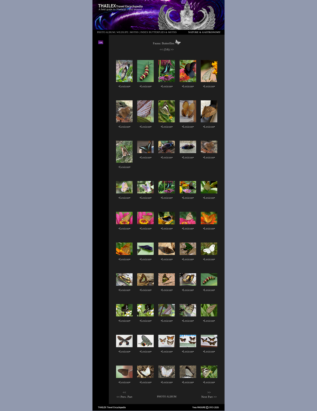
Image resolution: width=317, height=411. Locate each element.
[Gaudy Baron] (166, 254)
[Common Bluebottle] (166, 81)
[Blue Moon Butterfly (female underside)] (124, 121)
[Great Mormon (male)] (188, 81)
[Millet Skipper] (124, 223)
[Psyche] (209, 81)
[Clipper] (145, 152)
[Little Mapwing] (145, 377)
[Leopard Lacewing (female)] (124, 81)
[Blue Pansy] (166, 223)
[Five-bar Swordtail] (166, 284)
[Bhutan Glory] (124, 346)
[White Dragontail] (124, 315)
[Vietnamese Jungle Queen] (188, 121)
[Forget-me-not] (124, 192)
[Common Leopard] (209, 223)
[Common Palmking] (145, 121)
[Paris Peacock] (188, 254)
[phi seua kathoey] (166, 346)
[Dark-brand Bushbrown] (209, 315)
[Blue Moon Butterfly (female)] (166, 152)
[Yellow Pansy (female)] (124, 284)
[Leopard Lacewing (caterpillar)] (145, 81)
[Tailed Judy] (124, 161)
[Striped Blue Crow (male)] (124, 377)
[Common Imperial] (209, 192)
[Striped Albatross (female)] (166, 121)
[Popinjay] (145, 254)
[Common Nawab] (145, 284)
